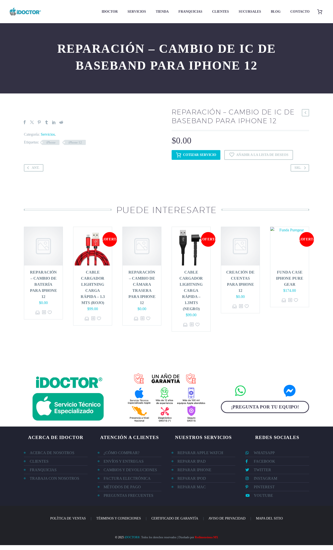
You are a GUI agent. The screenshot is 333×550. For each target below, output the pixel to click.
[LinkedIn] (54, 122)
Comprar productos (87, 319)
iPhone (51, 142)
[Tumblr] (47, 122)
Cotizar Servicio (199, 155)
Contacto (300, 11)
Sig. (297, 168)
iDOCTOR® (132, 537)
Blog (276, 11)
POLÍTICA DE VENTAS (68, 518)
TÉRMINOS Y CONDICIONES (118, 518)
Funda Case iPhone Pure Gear (289, 278)
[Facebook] (25, 122)
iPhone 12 (75, 142)
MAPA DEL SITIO (269, 518)
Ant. (35, 168)
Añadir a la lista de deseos (262, 155)
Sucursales (250, 11)
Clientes (220, 11)
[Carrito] (321, 11)
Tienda (162, 11)
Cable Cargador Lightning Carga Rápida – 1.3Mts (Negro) (191, 290)
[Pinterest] (39, 122)
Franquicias (190, 11)
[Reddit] (61, 122)
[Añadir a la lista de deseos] (50, 312)
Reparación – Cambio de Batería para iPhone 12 (43, 284)
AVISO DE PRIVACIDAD (226, 518)
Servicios (136, 11)
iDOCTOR (110, 11)
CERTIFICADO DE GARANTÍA (174, 518)
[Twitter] (32, 122)
